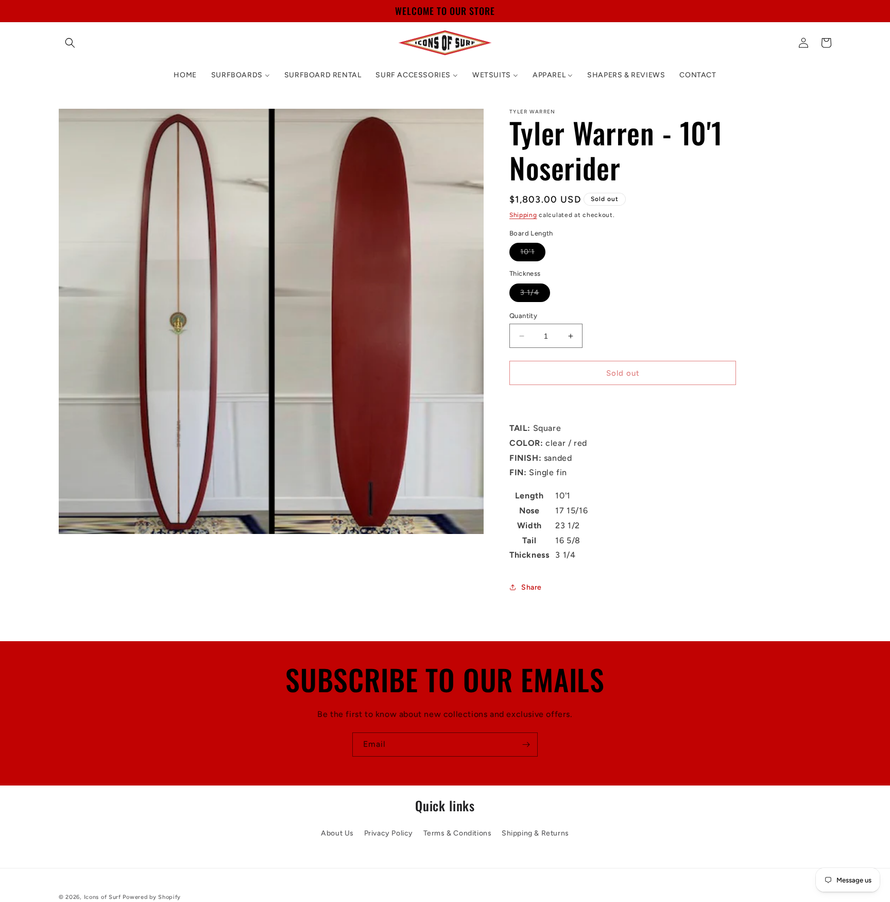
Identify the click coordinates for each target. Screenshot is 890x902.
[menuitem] (184, 75)
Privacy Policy (388, 833)
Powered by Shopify (152, 897)
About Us (337, 833)
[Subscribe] (526, 744)
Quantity (523, 316)
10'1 (532, 254)
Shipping (523, 215)
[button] (70, 42)
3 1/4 (535, 295)
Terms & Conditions (457, 833)
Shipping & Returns (535, 833)
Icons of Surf (102, 897)
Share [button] (531, 587)
